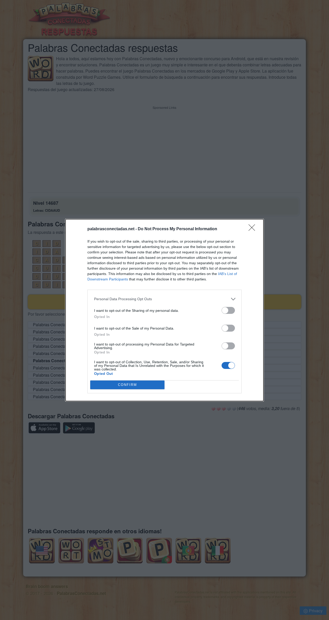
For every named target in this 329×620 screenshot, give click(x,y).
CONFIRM (127, 385)
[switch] (228, 310)
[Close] (253, 229)
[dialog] (164, 310)
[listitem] (164, 299)
